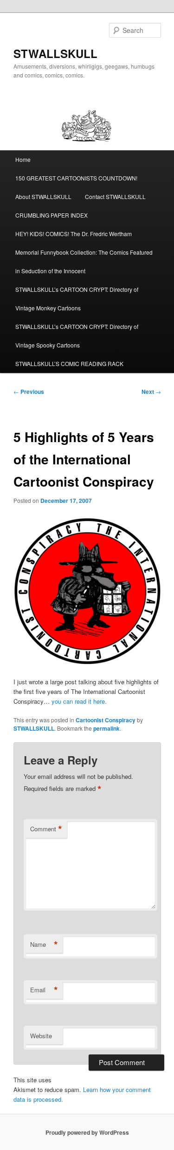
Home (23, 159)
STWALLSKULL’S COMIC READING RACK (69, 363)
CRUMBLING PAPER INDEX (51, 215)
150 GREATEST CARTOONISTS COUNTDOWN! (76, 178)
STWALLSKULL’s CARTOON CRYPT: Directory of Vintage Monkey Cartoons (76, 298)
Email (44, 990)
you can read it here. (79, 701)
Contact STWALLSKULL (115, 196)
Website (41, 1035)
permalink (106, 728)
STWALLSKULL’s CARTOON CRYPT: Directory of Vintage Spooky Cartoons (76, 335)
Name (44, 944)
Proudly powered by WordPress (87, 1132)
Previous (28, 391)
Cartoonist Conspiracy (105, 720)
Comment (46, 829)
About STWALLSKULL (43, 196)
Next (151, 391)
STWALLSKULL (55, 53)
